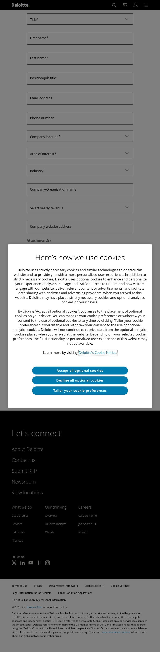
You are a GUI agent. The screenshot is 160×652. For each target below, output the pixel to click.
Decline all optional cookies (80, 380)
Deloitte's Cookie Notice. (98, 352)
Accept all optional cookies (80, 370)
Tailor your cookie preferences (80, 390)
